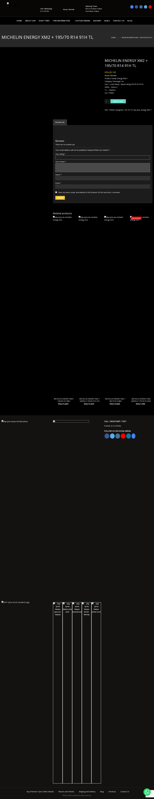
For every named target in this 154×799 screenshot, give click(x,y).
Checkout (112, 791)
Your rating (60, 154)
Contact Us (118, 20)
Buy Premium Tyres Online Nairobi (40, 791)
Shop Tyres (44, 20)
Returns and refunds (66, 791)
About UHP (30, 20)
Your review (60, 161)
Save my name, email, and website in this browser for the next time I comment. (89, 192)
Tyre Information (61, 20)
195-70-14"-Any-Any (132, 110)
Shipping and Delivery (87, 791)
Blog (129, 20)
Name (58, 174)
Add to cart (118, 101)
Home (19, 20)
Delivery (97, 20)
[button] (147, 792)
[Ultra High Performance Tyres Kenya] (19, 4)
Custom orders (82, 20)
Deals (107, 20)
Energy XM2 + (146, 110)
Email (58, 183)
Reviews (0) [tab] (59, 122)
